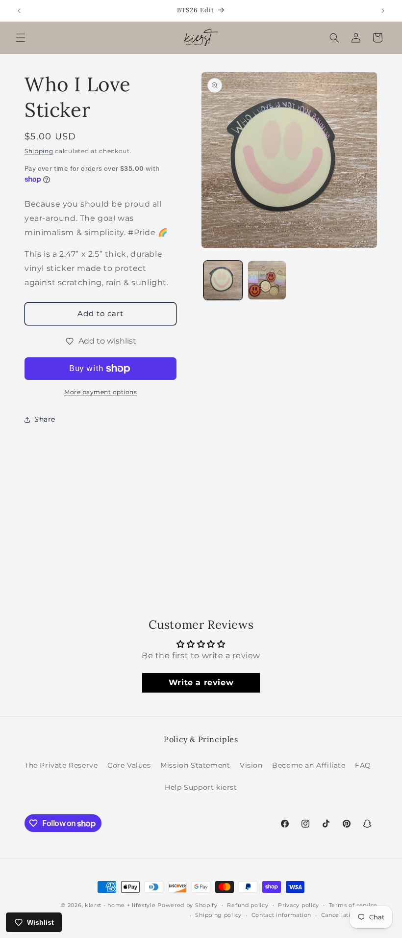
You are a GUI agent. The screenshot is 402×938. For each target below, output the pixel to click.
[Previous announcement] (19, 11)
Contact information (281, 914)
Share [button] (44, 419)
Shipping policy (218, 914)
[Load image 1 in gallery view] (223, 280)
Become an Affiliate (308, 765)
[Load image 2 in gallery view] (267, 280)
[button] (20, 38)
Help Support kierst (201, 787)
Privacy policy (298, 905)
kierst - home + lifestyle (120, 905)
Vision (251, 765)
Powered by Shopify (187, 905)
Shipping (39, 151)
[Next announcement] (383, 11)
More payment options (100, 392)
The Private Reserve (61, 765)
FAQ (363, 765)
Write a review (201, 682)
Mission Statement (195, 765)
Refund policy (247, 905)
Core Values (129, 765)
